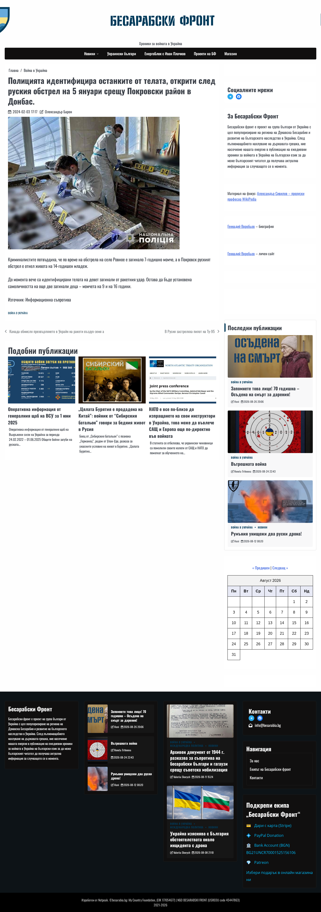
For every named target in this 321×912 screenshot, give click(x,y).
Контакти (235, 300)
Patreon (261, 862)
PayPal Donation (269, 835)
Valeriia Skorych (181, 777)
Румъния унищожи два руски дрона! (266, 533)
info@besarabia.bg (268, 725)
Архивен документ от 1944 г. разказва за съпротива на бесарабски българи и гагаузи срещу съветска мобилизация (199, 760)
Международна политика (187, 745)
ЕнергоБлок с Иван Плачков (165, 53)
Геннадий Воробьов (241, 226)
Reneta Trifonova (242, 471)
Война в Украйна (18, 313)
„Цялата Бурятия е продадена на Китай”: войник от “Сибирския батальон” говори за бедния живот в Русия (111, 419)
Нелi (236, 401)
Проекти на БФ (205, 53)
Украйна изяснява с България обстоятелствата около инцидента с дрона (199, 839)
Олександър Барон (58, 111)
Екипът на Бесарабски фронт (270, 769)
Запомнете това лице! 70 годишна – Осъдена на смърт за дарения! (265, 391)
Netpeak (103, 899)
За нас (254, 760)
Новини (89, 53)
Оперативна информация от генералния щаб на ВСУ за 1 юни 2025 (39, 416)
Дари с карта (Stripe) (272, 825)
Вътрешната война (248, 463)
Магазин (230, 53)
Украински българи (121, 53)
